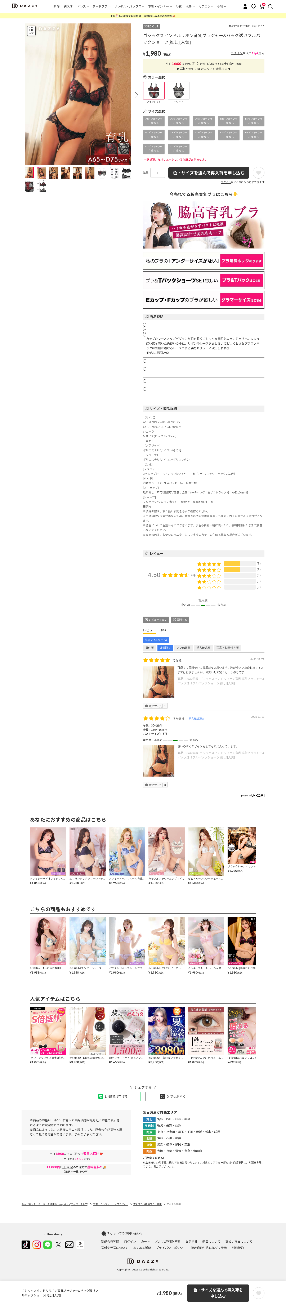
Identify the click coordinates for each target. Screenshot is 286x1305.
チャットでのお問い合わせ (125, 1233)
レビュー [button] (156, 553)
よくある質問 (142, 1248)
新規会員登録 (110, 1241)
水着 (189, 6)
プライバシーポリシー (171, 1248)
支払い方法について (239, 1241)
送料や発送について (114, 1248)
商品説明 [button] (156, 317)
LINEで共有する (116, 1096)
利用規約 (238, 1248)
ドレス (81, 6)
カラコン (204, 6)
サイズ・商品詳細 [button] (163, 409)
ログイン (237, 53)
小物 (220, 6)
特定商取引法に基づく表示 (209, 1248)
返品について (211, 1241)
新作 (57, 6)
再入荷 (68, 6)
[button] (136, 94)
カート (145, 1241)
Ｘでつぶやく (176, 1096)
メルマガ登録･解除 (168, 1241)
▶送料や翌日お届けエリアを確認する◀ (204, 69)
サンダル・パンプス (128, 6)
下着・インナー (158, 6)
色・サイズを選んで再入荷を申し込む (218, 1293)
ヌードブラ (100, 6)
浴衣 (179, 6)
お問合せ (191, 1241)
